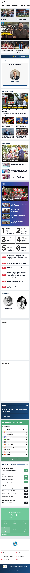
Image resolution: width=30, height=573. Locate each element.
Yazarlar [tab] (5, 61)
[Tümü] (27, 293)
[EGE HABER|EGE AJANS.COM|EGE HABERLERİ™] (15, 543)
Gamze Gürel (15, 81)
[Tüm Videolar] (27, 184)
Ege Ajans (4, 2)
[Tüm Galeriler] (27, 143)
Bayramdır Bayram (15, 64)
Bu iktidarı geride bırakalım (15, 281)
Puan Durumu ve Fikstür (8, 556)
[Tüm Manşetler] (27, 91)
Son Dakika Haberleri (7, 559)
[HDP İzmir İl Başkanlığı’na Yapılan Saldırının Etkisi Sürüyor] (6, 216)
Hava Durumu (6, 552)
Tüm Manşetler (20, 556)
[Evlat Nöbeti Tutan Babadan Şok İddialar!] (6, 210)
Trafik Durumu (20, 552)
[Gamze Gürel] (15, 74)
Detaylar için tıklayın (15, 459)
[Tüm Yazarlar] (27, 61)
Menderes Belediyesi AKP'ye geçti (10, 249)
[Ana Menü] (27, 1)
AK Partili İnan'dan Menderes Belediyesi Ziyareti (24, 240)
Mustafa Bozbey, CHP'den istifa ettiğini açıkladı (10, 232)
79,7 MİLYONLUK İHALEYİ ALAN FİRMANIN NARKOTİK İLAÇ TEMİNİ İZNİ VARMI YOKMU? (24, 232)
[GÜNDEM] (27, 363)
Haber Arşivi (20, 559)
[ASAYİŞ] (27, 322)
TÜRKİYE (22, 5)
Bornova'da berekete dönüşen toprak (24, 249)
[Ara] (25, 1)
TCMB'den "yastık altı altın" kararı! (17, 267)
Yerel (23, 237)
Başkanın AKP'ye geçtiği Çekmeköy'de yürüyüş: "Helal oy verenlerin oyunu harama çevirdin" (11, 240)
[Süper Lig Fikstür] (27, 464)
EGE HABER (15, 5)
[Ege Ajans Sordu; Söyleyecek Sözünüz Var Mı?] (6, 204)
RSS (5, 566)
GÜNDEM (8, 228)
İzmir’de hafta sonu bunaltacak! (16, 263)
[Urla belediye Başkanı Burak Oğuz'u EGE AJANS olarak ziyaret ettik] (6, 176)
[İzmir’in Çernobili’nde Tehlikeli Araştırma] (6, 222)
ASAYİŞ (4, 322)
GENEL (8, 5)
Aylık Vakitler (6, 534)
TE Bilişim (18, 570)
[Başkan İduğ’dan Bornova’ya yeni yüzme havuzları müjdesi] (6, 171)
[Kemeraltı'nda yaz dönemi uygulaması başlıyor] (6, 165)
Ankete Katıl (6, 416)
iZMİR (2, 5)
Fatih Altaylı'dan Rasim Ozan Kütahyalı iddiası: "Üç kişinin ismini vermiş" (17, 257)
